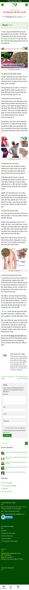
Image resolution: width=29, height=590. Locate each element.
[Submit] (26, 443)
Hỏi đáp (3, 488)
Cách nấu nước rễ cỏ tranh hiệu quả (15, 472)
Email (5, 414)
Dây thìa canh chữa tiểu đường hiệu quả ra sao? (17, 458)
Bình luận (5, 394)
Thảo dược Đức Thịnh (17, 17)
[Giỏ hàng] (26, 5)
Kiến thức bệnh (5, 491)
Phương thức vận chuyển (8, 533)
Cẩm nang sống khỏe (14, 10)
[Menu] (2, 5)
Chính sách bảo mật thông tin (9, 541)
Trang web (6, 421)
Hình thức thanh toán (7, 536)
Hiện (10, 25)
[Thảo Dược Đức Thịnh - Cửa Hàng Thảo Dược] (14, 4)
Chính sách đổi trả (6, 538)
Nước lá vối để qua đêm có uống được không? (16, 463)
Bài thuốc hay (5, 483)
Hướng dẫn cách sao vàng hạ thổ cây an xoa (17, 467)
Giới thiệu (3, 530)
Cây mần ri (4, 311)
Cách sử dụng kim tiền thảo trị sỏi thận (16, 452)
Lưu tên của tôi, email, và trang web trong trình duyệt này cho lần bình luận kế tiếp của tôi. (14, 430)
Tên (4, 407)
